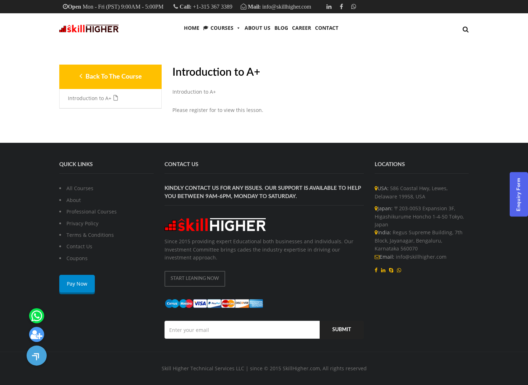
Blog (281, 27)
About (73, 200)
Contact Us (79, 246)
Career (301, 27)
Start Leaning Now (195, 278)
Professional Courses (91, 211)
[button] (37, 356)
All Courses (79, 188)
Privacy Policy (82, 223)
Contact (326, 27)
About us (257, 27)
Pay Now (77, 283)
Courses (221, 27)
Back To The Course (113, 77)
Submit (341, 329)
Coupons (77, 258)
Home (191, 27)
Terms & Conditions (90, 234)
